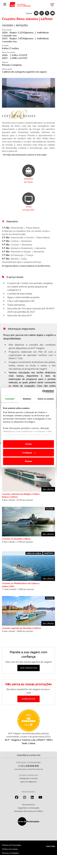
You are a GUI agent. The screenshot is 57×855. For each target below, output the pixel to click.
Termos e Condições (10, 853)
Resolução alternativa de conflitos (28, 811)
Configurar (27, 452)
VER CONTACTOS (28, 668)
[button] (4, 93)
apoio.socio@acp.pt (28, 781)
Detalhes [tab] (27, 399)
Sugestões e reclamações (28, 808)
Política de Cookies (10, 849)
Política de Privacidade (11, 845)
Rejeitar (28, 461)
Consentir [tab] (9, 399)
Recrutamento (28, 804)
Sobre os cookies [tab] (46, 399)
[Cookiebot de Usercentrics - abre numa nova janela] (42, 391)
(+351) (28, 765)
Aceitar (28, 444)
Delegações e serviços (28, 778)
